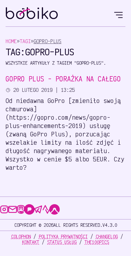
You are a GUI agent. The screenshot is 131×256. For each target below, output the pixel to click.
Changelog (107, 236)
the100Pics (97, 242)
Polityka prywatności (63, 236)
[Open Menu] (118, 14)
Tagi (25, 41)
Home (11, 41)
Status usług (62, 242)
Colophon (21, 236)
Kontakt (30, 242)
